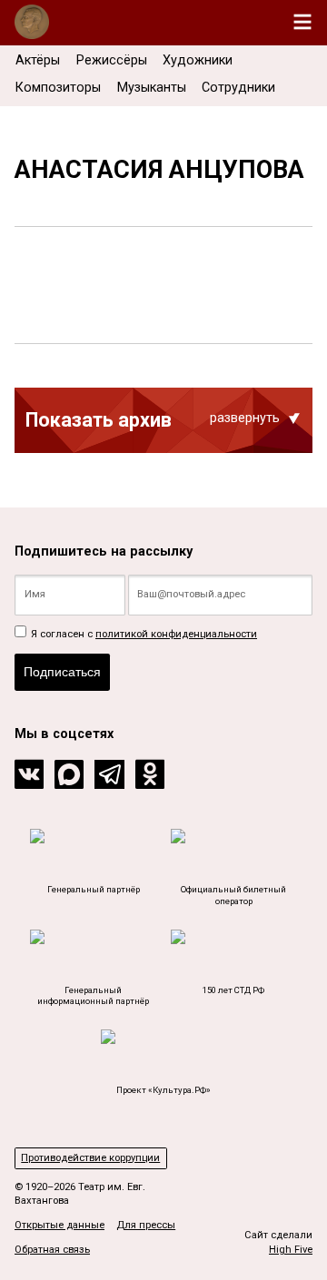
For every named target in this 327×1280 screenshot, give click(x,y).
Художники (198, 60)
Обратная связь (52, 1249)
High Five (290, 1249)
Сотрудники (238, 87)
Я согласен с (142, 634)
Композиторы (58, 87)
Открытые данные (59, 1225)
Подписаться (62, 672)
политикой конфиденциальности (176, 634)
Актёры (37, 60)
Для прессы (145, 1225)
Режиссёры (111, 60)
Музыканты (151, 87)
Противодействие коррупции (90, 1158)
